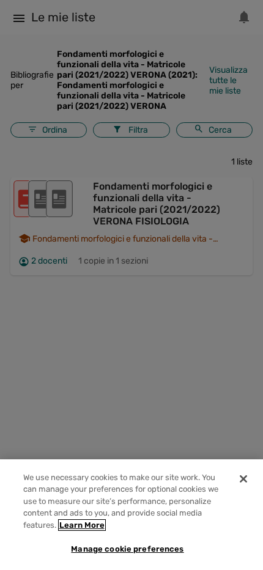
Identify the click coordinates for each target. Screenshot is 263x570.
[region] (131, 514)
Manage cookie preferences (127, 548)
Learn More (82, 525)
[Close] (243, 478)
